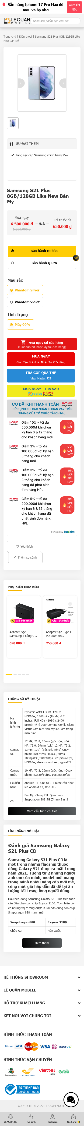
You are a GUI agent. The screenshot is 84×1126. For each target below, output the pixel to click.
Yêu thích (26, 546)
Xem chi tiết (74, 7)
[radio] (42, 251)
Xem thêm (42, 943)
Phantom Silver (27, 290)
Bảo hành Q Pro (44, 263)
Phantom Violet (27, 302)
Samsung (34, 899)
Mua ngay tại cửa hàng (42, 345)
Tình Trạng (17, 314)
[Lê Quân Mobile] (17, 20)
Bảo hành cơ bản (44, 251)
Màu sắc (15, 280)
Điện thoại (25, 36)
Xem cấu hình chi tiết (42, 811)
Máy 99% (23, 324)
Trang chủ (10, 36)
